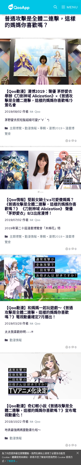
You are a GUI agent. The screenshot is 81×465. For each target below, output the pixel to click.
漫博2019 (55, 128)
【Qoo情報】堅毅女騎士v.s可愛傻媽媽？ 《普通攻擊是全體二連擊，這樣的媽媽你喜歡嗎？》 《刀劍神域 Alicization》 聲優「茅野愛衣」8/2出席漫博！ (40, 206)
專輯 (43, 128)
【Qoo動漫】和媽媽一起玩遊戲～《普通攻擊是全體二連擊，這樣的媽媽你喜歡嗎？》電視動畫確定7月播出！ (39, 312)
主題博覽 (16, 128)
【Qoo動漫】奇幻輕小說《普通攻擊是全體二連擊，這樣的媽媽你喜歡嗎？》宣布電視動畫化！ (40, 410)
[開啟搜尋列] (55, 7)
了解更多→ (12, 461)
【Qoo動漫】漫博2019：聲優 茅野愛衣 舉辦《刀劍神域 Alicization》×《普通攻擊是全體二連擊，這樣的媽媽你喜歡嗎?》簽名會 (39, 98)
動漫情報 (31, 128)
